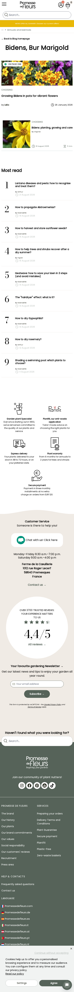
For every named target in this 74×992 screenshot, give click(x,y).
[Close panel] (71, 948)
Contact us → (37, 585)
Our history (8, 820)
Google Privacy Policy (52, 704)
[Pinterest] (37, 785)
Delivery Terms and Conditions (48, 821)
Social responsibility (13, 845)
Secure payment (47, 836)
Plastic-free (44, 849)
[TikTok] (52, 785)
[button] (60, 4)
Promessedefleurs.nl (16, 944)
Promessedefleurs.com (18, 906)
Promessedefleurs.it (16, 925)
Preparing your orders (50, 813)
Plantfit (41, 842)
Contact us (8, 890)
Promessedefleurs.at (17, 931)
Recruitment (9, 858)
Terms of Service (34, 707)
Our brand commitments (16, 832)
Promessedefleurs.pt (17, 938)
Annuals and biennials (19, 29)
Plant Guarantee (47, 830)
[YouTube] (45, 785)
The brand (7, 813)
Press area (7, 864)
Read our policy (15, 973)
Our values (7, 839)
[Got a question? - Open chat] (67, 985)
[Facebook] (29, 785)
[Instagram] (22, 785)
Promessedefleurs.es (17, 919)
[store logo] (27, 5)
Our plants (7, 826)
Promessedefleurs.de (17, 912)
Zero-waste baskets (49, 855)
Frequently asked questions (17, 884)
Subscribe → (37, 694)
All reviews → (37, 644)
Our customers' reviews (15, 852)
